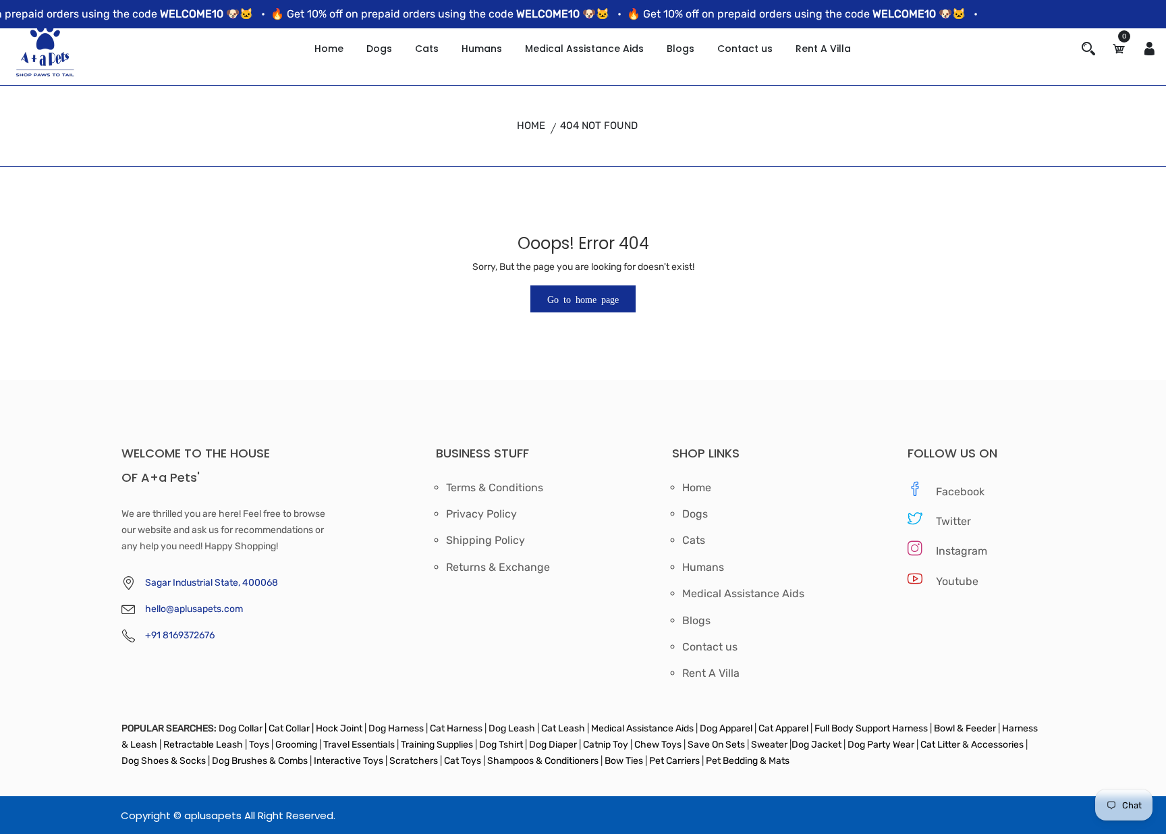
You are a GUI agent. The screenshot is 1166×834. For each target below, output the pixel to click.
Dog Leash (512, 728)
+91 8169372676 (180, 635)
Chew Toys (658, 744)
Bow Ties (624, 761)
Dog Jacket (816, 744)
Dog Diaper (552, 744)
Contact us (745, 48)
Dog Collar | (243, 728)
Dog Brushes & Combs (260, 761)
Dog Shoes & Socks (164, 761)
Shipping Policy (485, 540)
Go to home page (583, 299)
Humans (482, 48)
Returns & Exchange (498, 567)
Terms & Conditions (494, 488)
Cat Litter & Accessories (973, 744)
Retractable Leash (203, 744)
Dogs (379, 48)
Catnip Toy (605, 744)
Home (328, 48)
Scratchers (413, 761)
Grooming (296, 744)
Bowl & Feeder (965, 728)
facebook (960, 491)
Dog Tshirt (502, 744)
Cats (427, 48)
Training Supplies (437, 744)
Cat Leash (564, 728)
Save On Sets (716, 744)
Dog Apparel (726, 728)
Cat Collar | (290, 728)
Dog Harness (395, 728)
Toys (259, 744)
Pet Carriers (675, 761)
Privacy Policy (481, 514)
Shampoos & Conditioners (542, 761)
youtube (957, 581)
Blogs (680, 48)
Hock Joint (339, 728)
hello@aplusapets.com (194, 609)
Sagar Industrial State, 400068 (211, 582)
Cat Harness (457, 728)
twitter (953, 521)
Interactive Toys (349, 761)
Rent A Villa (823, 48)
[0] (1119, 49)
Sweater (768, 744)
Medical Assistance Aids (584, 48)
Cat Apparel (784, 728)
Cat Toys (463, 761)
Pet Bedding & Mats (747, 761)
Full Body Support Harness (870, 728)
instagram (961, 551)
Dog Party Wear (880, 744)
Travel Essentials (360, 744)
